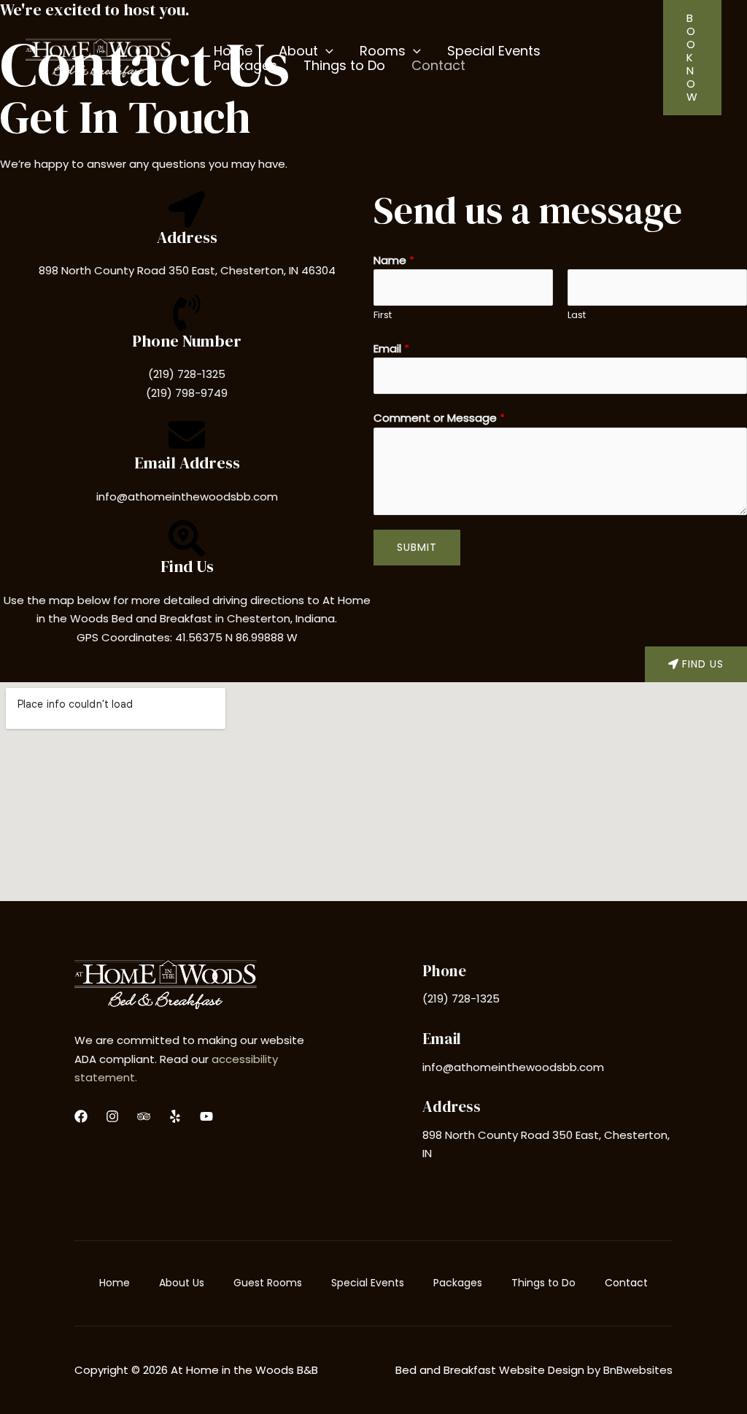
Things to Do (543, 1282)
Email (391, 348)
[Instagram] (112, 1116)
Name (394, 260)
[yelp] (175, 1116)
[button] (325, 51)
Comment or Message (439, 417)
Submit (417, 547)
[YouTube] (206, 1116)
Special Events (367, 1282)
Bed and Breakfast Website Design (489, 1370)
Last (577, 315)
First (383, 315)
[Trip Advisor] (143, 1116)
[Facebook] (81, 1116)
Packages (457, 1282)
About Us (181, 1282)
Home (114, 1282)
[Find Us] (187, 538)
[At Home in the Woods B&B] (98, 56)
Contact (626, 1282)
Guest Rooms (267, 1282)
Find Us (187, 566)
